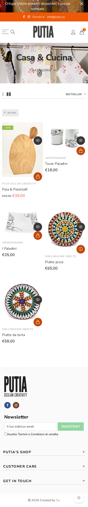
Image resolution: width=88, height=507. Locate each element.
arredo (11, 113)
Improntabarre (55, 158)
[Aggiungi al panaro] (38, 176)
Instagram (16, 405)
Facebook (7, 405)
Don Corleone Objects (60, 256)
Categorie (42, 70)
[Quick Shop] (80, 151)
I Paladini (9, 248)
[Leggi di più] (80, 249)
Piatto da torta (13, 335)
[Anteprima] (38, 140)
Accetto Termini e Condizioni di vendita (32, 434)
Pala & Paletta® (15, 189)
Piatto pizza (54, 262)
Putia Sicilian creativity (19, 183)
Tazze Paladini (56, 164)
